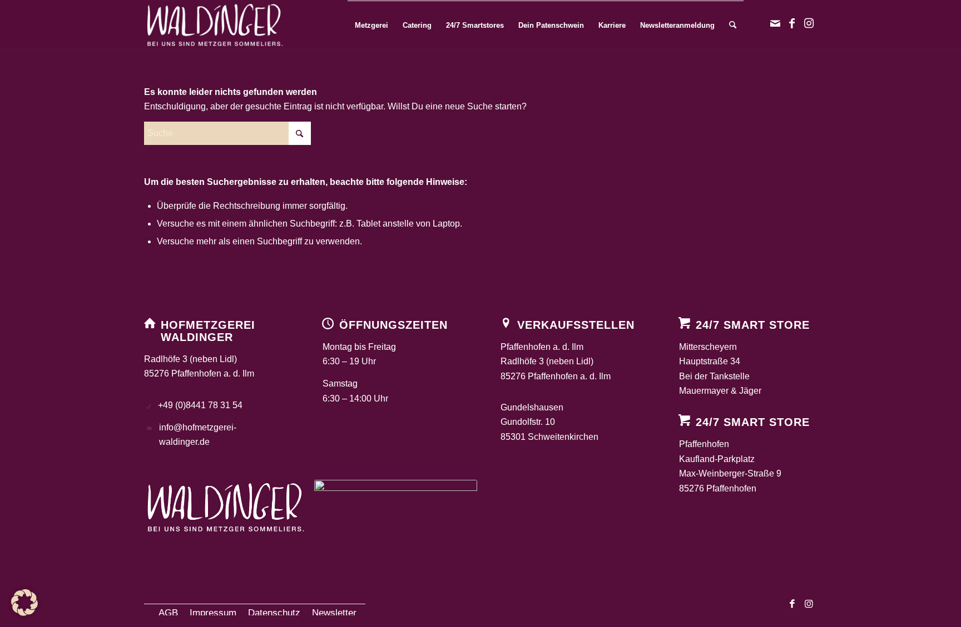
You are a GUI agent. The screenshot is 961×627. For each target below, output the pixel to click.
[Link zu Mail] (775, 24)
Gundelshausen (532, 407)
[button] (24, 602)
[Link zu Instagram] (808, 24)
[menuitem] (371, 25)
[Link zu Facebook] (792, 24)
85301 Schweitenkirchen (549, 437)
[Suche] (733, 25)
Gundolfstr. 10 (528, 422)
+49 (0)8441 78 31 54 (200, 405)
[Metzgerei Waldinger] (214, 25)
